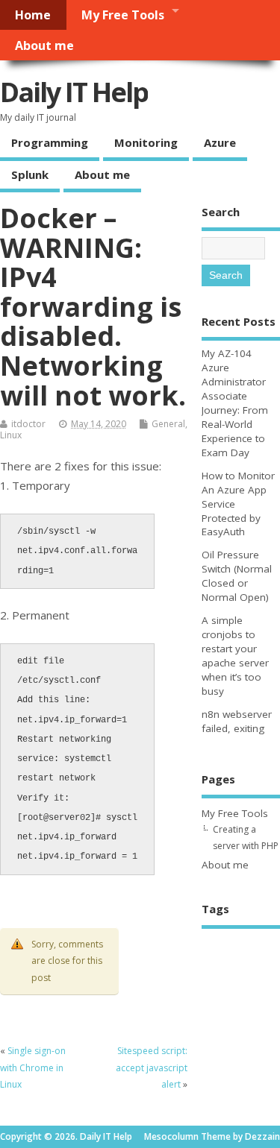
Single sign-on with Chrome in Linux (33, 1067)
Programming (49, 142)
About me (44, 45)
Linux (11, 435)
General (168, 423)
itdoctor (28, 423)
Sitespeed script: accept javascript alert (151, 1067)
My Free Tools (122, 15)
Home (33, 15)
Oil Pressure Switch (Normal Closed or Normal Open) (237, 576)
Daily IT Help (74, 92)
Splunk (30, 174)
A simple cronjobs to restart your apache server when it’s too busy (235, 656)
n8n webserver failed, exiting (237, 721)
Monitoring (146, 142)
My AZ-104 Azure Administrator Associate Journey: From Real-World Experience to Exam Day (235, 402)
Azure (220, 142)
